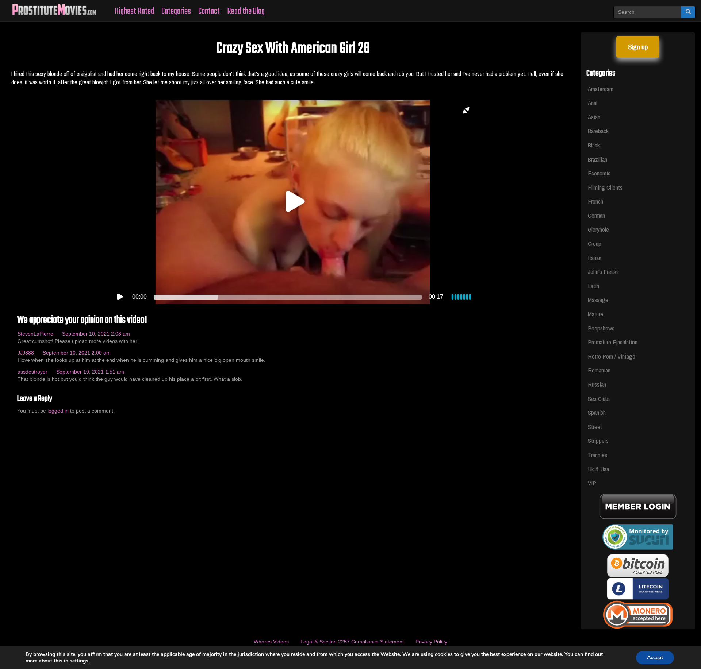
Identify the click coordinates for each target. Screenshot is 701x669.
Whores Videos (271, 642)
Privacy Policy (431, 642)
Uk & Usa (598, 469)
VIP (592, 483)
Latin (593, 286)
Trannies (597, 454)
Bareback (598, 131)
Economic (599, 173)
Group (594, 243)
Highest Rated (134, 11)
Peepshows (601, 328)
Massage (598, 299)
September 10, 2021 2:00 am (77, 353)
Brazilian (597, 159)
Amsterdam (600, 89)
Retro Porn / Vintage (611, 356)
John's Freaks (603, 271)
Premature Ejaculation (612, 342)
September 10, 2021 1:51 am (90, 372)
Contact (209, 11)
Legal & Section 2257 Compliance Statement (352, 642)
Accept (655, 657)
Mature (595, 314)
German (596, 215)
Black (594, 145)
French (595, 201)
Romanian (599, 370)
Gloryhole (598, 229)
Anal (592, 102)
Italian (594, 258)
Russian (597, 384)
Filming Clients (605, 187)
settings (79, 661)
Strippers (598, 440)
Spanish (597, 412)
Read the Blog (246, 11)
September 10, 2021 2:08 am (96, 334)
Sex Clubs (599, 398)
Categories (176, 11)
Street (595, 426)
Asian (594, 117)
